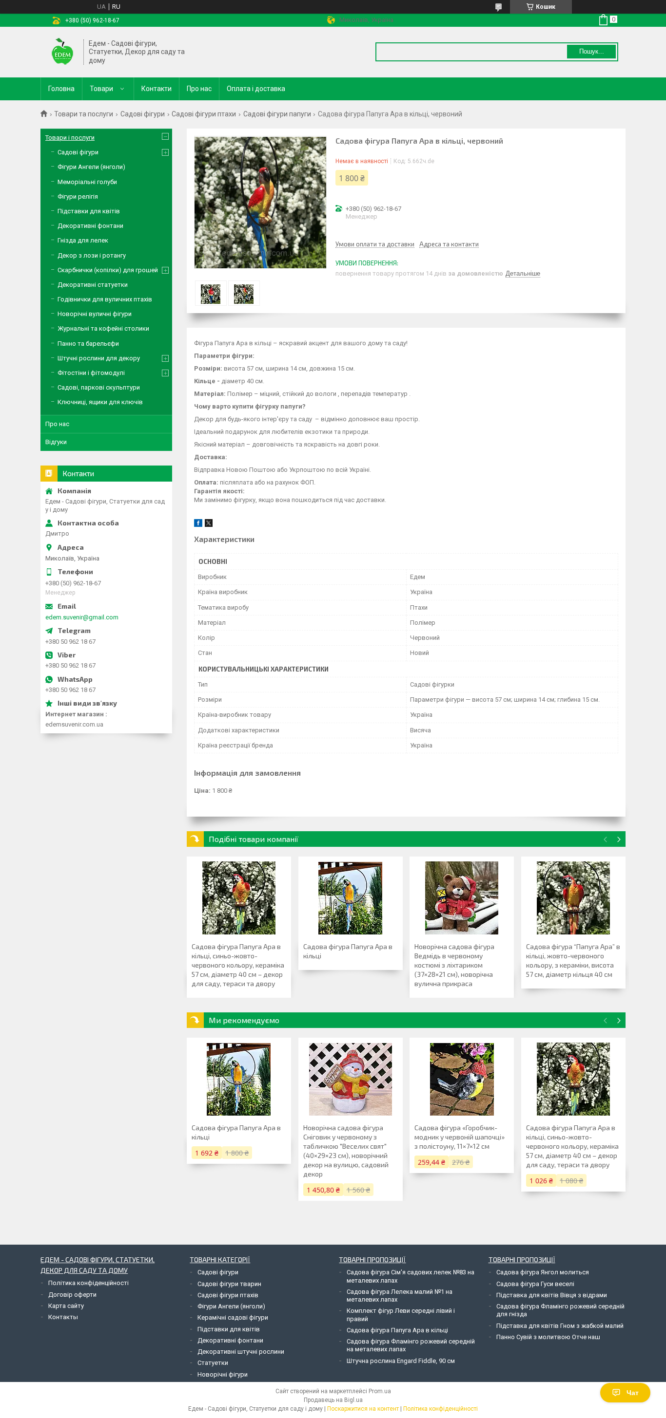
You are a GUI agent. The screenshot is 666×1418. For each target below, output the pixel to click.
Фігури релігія (78, 196)
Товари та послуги (83, 114)
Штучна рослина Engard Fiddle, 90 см (401, 1360)
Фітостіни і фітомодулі (91, 372)
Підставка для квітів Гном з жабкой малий (560, 1325)
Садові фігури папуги (277, 114)
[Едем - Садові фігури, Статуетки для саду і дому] (62, 52)
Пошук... (591, 51)
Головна (61, 89)
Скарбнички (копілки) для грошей (108, 270)
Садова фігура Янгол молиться (542, 1272)
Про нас (199, 89)
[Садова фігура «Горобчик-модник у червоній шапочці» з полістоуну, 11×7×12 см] (461, 1079)
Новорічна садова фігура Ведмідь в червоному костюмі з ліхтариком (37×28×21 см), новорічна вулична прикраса (454, 965)
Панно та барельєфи (88, 343)
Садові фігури (142, 114)
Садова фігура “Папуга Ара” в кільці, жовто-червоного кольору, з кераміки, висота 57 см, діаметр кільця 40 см (573, 960)
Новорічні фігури (222, 1374)
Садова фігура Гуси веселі (535, 1283)
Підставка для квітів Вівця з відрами (551, 1295)
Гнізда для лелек (83, 240)
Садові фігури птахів (227, 1295)
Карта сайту (66, 1305)
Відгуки (56, 442)
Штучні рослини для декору (99, 358)
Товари (101, 89)
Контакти (156, 89)
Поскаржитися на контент (363, 1408)
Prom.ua (380, 1391)
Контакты (63, 1317)
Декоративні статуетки (93, 284)
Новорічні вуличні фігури (95, 313)
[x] (209, 524)
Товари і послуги (70, 137)
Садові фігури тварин (229, 1283)
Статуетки (212, 1362)
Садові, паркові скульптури (99, 387)
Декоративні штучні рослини (240, 1351)
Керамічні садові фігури (232, 1317)
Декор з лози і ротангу (92, 255)
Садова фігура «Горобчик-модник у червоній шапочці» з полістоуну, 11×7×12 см (459, 1136)
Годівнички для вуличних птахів (105, 299)
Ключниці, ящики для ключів (100, 402)
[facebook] (198, 524)
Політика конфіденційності (88, 1283)
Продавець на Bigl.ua (333, 1400)
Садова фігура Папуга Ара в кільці (347, 951)
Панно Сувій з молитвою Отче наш (548, 1337)
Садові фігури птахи (204, 114)
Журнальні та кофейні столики (103, 328)
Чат (633, 1393)
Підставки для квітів (89, 211)
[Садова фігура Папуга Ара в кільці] (350, 897)
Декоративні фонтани (90, 225)
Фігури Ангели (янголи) (91, 166)
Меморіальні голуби (87, 182)
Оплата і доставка (256, 89)
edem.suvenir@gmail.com (81, 617)
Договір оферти (72, 1294)
